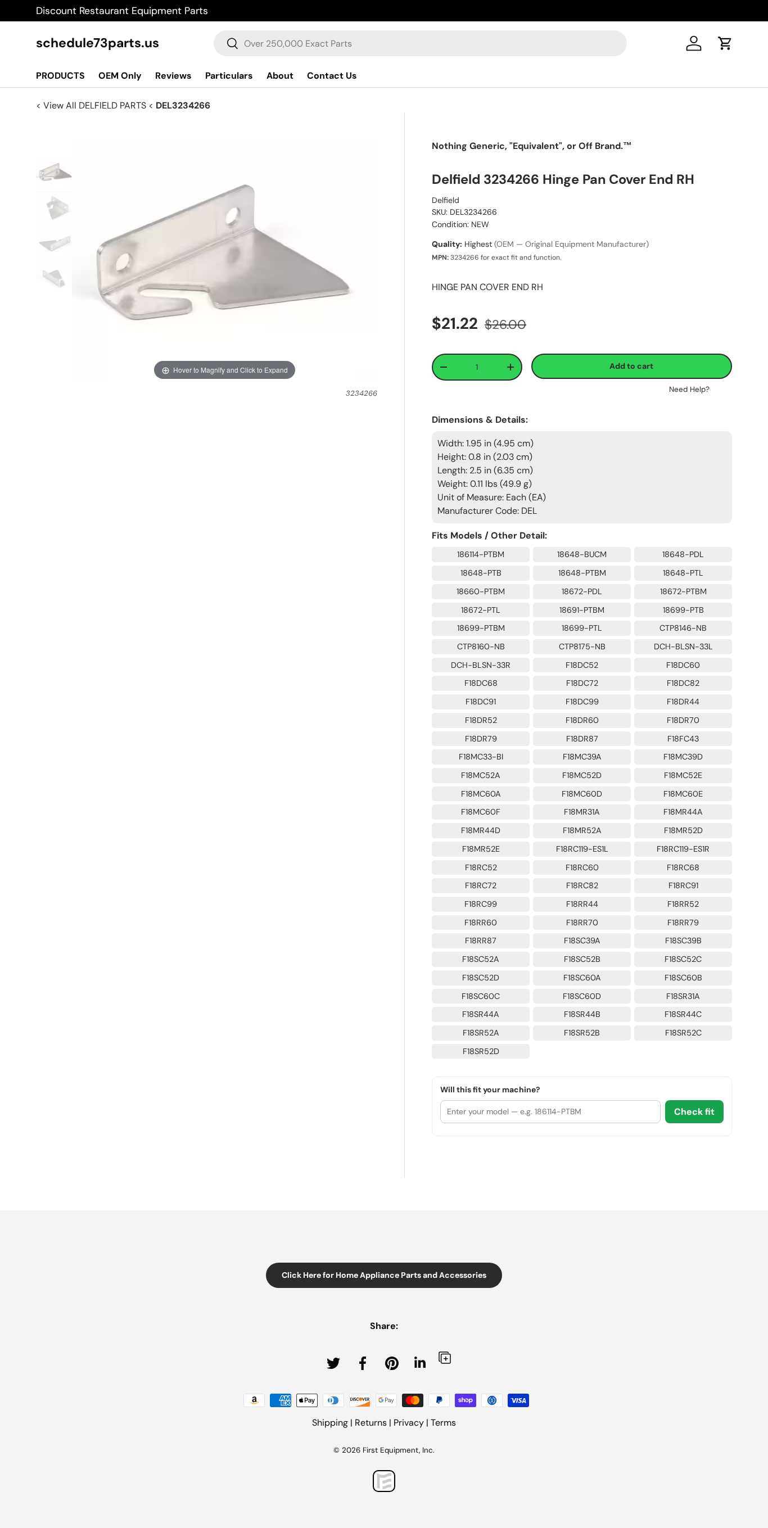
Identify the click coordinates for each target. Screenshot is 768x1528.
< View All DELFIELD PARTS (92, 105)
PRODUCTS (60, 76)
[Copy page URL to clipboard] (444, 1357)
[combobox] (420, 43)
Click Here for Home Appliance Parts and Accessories (384, 1275)
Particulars (229, 76)
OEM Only (120, 76)
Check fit (694, 1112)
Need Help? (689, 389)
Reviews (173, 76)
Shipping (330, 1422)
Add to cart (631, 366)
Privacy (409, 1422)
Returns (371, 1422)
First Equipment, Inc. (399, 1450)
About (279, 76)
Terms (443, 1422)
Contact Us (332, 76)
